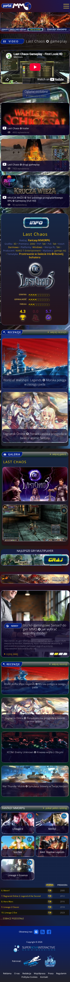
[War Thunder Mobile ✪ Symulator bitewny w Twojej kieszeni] (35, 798)
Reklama (7, 973)
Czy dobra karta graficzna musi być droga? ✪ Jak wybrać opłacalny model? (44, 629)
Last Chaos (35, 234)
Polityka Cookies (29, 977)
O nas (17, 973)
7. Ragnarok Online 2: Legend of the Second (21, 896)
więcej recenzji (59, 664)
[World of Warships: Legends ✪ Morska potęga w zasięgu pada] (35, 696)
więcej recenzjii (58, 332)
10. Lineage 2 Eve (9, 912)
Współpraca (39, 973)
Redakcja (26, 973)
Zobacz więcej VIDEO (37, 95)
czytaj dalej (12, 654)
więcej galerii (59, 454)
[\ (51, 654)
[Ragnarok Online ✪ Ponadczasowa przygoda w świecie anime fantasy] (35, 730)
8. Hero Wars (7, 901)
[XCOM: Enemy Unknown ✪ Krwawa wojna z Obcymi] (35, 764)
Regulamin (61, 973)
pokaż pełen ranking (56, 808)
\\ (55, 654)
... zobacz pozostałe (12, 918)
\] (64, 654)
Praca (50, 973)
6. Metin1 (5, 890)
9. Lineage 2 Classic (10, 907)
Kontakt (44, 977)
